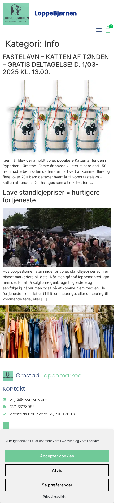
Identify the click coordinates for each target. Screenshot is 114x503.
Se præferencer (57, 484)
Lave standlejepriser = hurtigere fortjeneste (51, 196)
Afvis (57, 470)
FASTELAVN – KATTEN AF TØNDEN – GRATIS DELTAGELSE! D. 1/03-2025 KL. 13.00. (56, 64)
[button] (98, 29)
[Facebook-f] (6, 425)
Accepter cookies (57, 455)
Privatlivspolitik (54, 497)
